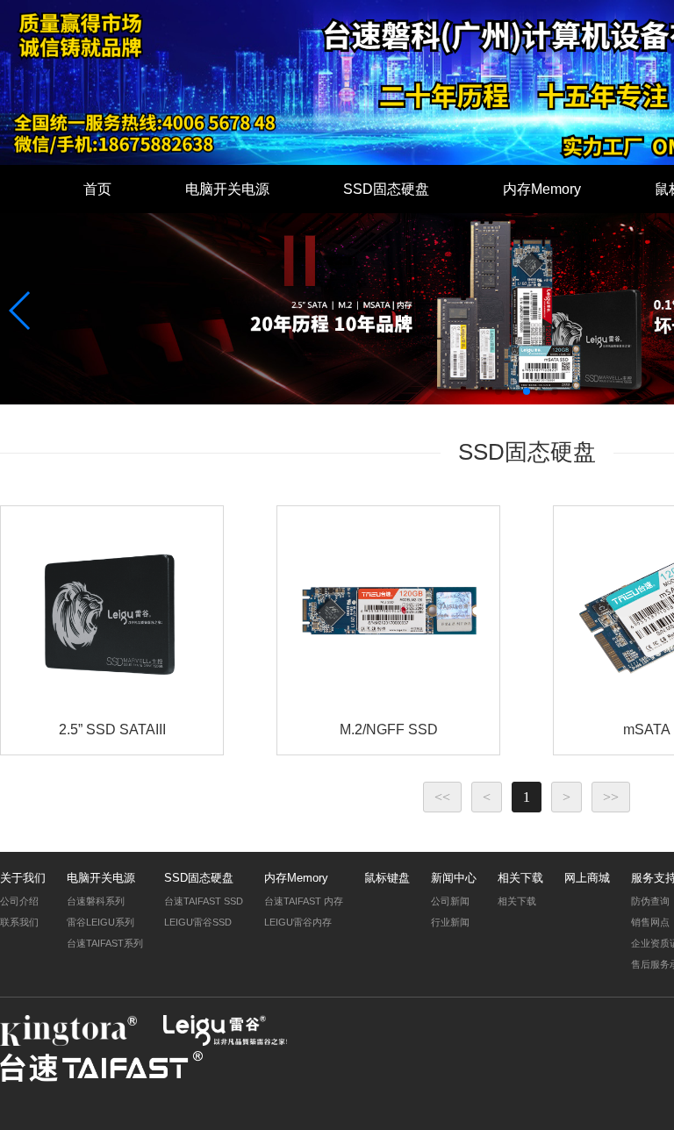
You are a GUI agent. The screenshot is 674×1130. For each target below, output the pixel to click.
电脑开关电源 (227, 189)
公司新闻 (450, 901)
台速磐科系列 (96, 901)
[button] (498, 391)
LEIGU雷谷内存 (298, 922)
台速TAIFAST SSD (203, 901)
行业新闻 (450, 922)
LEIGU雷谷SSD (198, 922)
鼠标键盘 (387, 877)
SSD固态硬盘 (386, 189)
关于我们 (23, 877)
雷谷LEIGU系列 (100, 922)
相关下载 (520, 877)
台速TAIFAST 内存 (303, 901)
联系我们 (19, 922)
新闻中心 (454, 877)
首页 (97, 189)
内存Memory (542, 189)
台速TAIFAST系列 (105, 943)
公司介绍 (19, 901)
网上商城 (587, 877)
